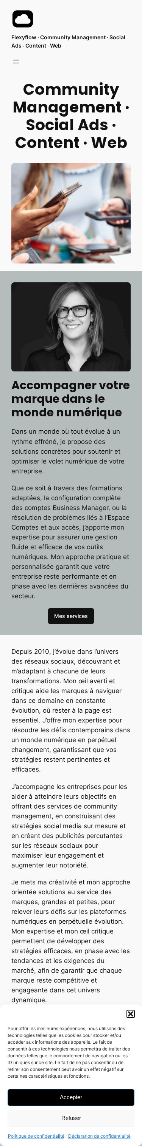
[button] (130, 1014)
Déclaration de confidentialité (99, 1136)
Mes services (71, 616)
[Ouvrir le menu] (15, 61)
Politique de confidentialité (36, 1136)
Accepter (71, 1097)
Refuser (71, 1118)
